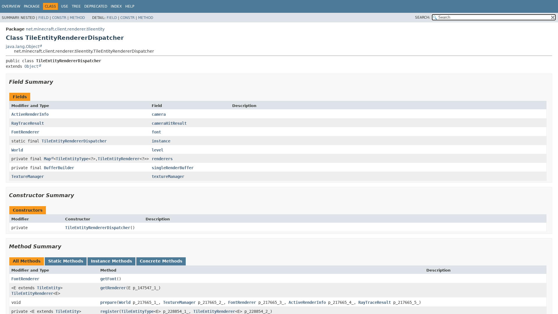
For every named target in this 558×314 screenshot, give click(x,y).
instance (161, 141)
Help (129, 6)
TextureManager (27, 176)
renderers (162, 158)
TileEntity (48, 288)
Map (47, 158)
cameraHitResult (169, 123)
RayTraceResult (27, 123)
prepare (108, 302)
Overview (11, 6)
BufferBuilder (59, 167)
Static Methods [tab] (65, 261)
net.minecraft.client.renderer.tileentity (65, 29)
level (157, 150)
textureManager (168, 176)
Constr (59, 18)
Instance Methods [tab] (111, 261)
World (17, 150)
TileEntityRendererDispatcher (74, 141)
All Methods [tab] (26, 261)
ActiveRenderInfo (30, 114)
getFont (108, 278)
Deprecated (95, 6)
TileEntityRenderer (119, 158)
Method (77, 18)
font (156, 132)
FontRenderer (25, 132)
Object (31, 66)
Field (43, 18)
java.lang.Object (22, 46)
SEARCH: (422, 17)
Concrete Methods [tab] (161, 261)
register (109, 311)
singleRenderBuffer (173, 167)
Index (116, 6)
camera (159, 114)
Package (32, 6)
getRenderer (113, 288)
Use (64, 6)
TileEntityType (72, 158)
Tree (76, 6)
